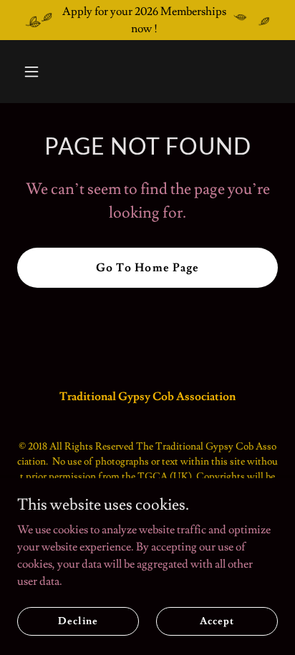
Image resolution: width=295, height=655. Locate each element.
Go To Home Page (147, 268)
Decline (77, 620)
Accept (216, 620)
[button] (37, 71)
